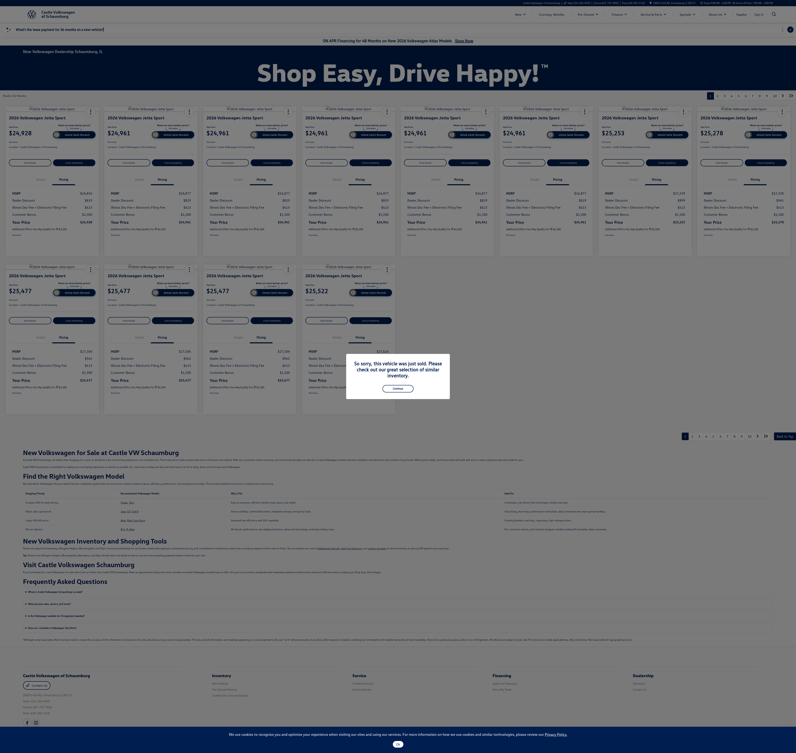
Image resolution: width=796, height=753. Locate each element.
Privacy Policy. (556, 734)
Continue (398, 388)
